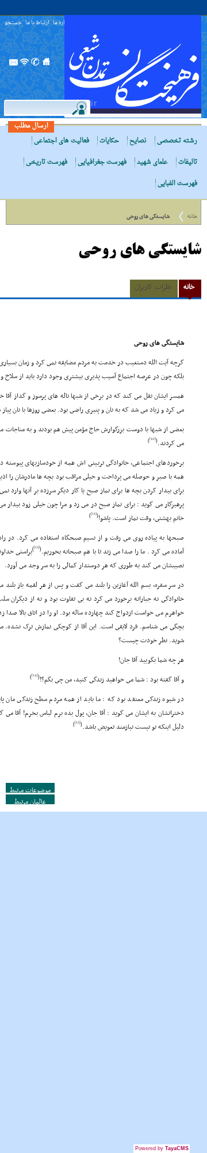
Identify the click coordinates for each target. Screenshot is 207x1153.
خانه (192, 216)
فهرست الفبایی (177, 184)
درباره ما (62, 23)
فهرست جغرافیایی (102, 162)
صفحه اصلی (46, 65)
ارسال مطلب (31, 126)
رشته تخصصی (177, 141)
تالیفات (187, 162)
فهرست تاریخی (46, 162)
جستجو (13, 23)
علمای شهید (152, 162)
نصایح (138, 141)
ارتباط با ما (37, 23)
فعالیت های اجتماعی (61, 141)
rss (24, 65)
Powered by (162, 1148)
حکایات (109, 141)
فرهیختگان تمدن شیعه (132, 66)
